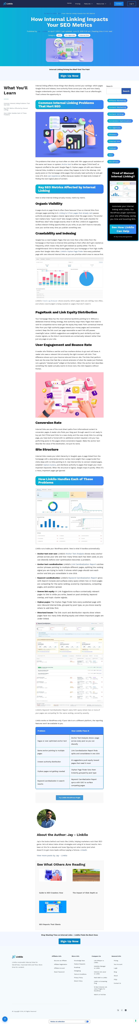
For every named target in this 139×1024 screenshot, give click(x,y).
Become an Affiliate (60, 960)
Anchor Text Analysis (75, 554)
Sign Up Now (69, 75)
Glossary (113, 134)
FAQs (115, 979)
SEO (59, 13)
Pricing (77, 4)
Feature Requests (79, 964)
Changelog (77, 971)
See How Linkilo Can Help (123, 229)
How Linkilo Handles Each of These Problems (15, 113)
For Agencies (70, 35)
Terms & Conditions (80, 974)
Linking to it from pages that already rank (76, 213)
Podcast (112, 148)
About (116, 975)
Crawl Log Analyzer (50, 301)
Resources (100, 4)
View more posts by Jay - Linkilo (52, 855)
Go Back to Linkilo (50, 13)
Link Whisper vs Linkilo (99, 961)
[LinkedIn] (125, 1010)
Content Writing (116, 114)
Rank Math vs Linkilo (100, 977)
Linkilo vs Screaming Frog (100, 982)
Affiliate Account (59, 968)
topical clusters (49, 465)
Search (109, 86)
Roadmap (77, 967)
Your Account (118, 964)
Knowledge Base (79, 960)
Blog (115, 972)
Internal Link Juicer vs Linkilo (100, 973)
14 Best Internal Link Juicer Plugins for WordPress (100, 989)
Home (69, 3)
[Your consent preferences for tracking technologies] (135, 1020)
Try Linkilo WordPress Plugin (69, 798)
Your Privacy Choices (75, 1021)
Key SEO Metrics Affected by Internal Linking (16, 109)
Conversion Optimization (120, 121)
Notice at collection (57, 1021)
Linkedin (83, 850)
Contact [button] (119, 4)
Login (115, 968)
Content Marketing (117, 107)
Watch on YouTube (100, 994)
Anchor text (66, 164)
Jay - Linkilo (42, 31)
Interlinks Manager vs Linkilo (100, 967)
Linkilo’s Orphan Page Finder (71, 251)
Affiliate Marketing (117, 100)
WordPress (113, 162)
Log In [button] (131, 4)
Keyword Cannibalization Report (82, 578)
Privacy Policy (78, 977)
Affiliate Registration (60, 964)
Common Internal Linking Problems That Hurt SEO (17, 104)
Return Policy (78, 981)
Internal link (84, 35)
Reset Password (59, 972)
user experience (53, 176)
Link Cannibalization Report (83, 564)
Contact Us (117, 983)
